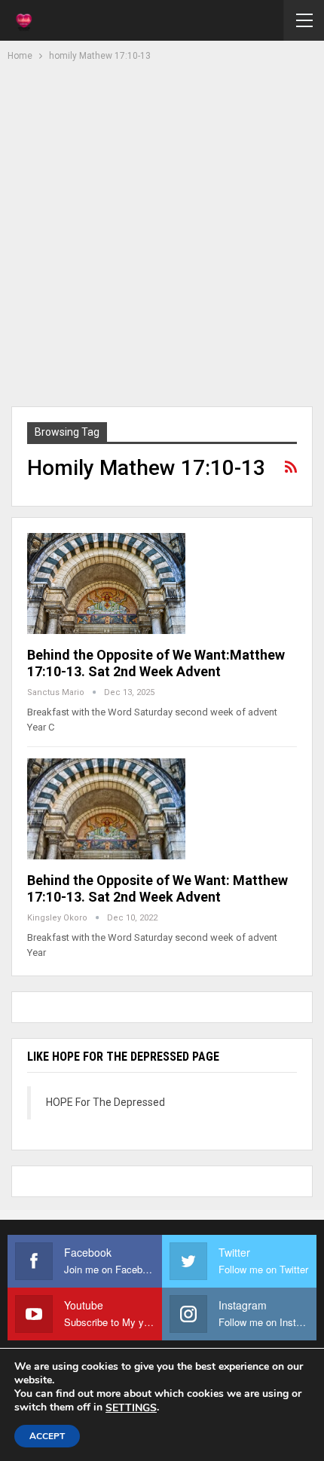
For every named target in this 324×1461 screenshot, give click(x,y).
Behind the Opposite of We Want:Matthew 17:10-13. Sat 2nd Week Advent (156, 663)
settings (131, 1408)
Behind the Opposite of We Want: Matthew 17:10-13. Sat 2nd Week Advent (157, 888)
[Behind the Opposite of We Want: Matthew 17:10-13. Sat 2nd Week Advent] (106, 808)
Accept (47, 1436)
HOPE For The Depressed (105, 1102)
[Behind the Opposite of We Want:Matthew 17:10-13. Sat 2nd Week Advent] (106, 583)
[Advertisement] (162, 232)
